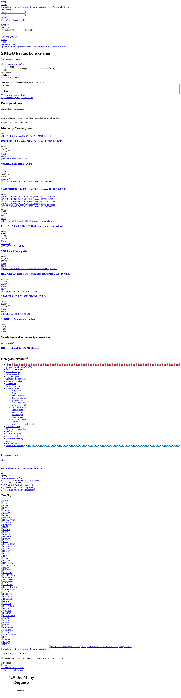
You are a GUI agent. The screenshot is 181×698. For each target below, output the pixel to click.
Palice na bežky (12, 436)
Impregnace (11, 383)
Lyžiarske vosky (13, 386)
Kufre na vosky (18, 412)
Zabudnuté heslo (18, 20)
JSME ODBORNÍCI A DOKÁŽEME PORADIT (22, 480)
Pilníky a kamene (19, 419)
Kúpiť (3, 154)
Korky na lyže (18, 395)
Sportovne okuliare (14, 381)
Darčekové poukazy (14, 446)
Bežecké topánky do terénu (17, 369)
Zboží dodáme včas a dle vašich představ (18, 490)
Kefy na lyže (37, 47)
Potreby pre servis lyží (20, 47)
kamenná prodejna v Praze (12, 478)
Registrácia (65, 7)
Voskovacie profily (19, 405)
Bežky (9, 431)
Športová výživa (13, 364)
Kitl (8, 441)
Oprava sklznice (18, 410)
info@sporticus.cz (8, 44)
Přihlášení (56, 7)
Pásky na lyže (17, 414)
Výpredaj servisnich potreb (23, 424)
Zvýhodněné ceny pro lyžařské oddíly (17, 97)
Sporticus (5, 47)
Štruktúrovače (17, 400)
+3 (2, 208)
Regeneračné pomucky (16, 379)
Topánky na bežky (14, 434)
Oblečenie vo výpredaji (16, 429)
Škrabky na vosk (19, 403)
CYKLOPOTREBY (15, 443)
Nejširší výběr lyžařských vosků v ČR (17, 485)
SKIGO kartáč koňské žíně (56, 47)
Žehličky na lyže (19, 407)
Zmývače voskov (19, 398)
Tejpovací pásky (13, 376)
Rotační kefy (17, 393)
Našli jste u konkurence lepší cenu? (15, 95)
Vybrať (4, 216)
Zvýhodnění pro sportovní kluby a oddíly (18, 487)
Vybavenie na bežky (14, 438)
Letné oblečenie (13, 374)
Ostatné (15, 422)
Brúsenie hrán (17, 417)
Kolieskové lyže (13, 371)
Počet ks (6, 85)
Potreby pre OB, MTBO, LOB (19, 367)
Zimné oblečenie (13, 426)
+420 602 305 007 (9, 37)
